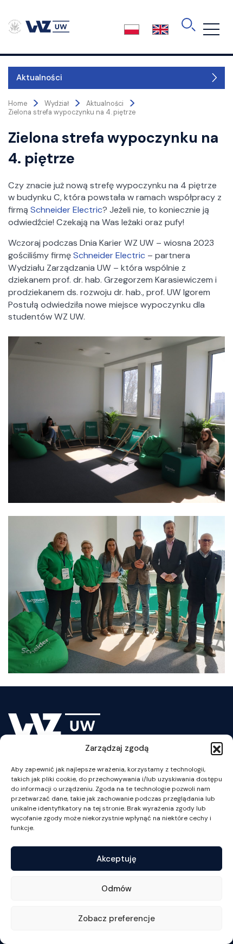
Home (17, 103)
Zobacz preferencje (116, 918)
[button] (216, 748)
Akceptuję (116, 858)
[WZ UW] (38, 26)
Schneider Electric (66, 209)
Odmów (116, 888)
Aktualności (39, 77)
